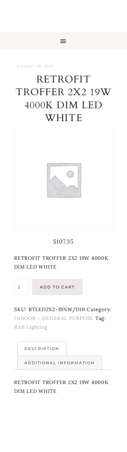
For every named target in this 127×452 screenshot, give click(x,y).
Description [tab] (41, 348)
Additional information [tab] (59, 362)
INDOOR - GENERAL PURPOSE (53, 318)
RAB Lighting (31, 327)
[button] (63, 40)
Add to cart (57, 287)
